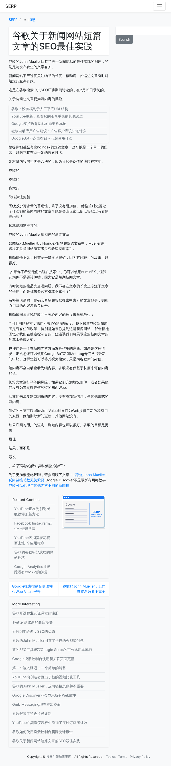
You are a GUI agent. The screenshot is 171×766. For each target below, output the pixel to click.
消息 (31, 19)
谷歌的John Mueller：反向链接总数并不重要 (48, 686)
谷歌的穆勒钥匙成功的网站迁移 (33, 555)
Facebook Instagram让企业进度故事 (33, 526)
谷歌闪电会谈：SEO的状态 (33, 631)
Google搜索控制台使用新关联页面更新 (43, 659)
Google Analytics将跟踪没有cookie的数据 (32, 569)
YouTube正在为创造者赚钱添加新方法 (32, 511)
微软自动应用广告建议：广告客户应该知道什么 (48, 131)
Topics (111, 756)
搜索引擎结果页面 (58, 756)
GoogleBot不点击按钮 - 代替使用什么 (41, 138)
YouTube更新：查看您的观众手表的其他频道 (47, 116)
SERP (11, 6)
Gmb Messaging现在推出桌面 (36, 704)
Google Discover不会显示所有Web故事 (44, 695)
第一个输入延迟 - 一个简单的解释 (39, 668)
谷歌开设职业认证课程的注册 (35, 613)
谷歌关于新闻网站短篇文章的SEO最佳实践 (46, 741)
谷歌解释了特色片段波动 (31, 713)
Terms (122, 756)
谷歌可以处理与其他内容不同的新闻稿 (39, 485)
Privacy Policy (140, 756)
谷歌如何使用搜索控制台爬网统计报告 (42, 732)
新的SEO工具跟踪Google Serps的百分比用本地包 (52, 649)
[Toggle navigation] (159, 6)
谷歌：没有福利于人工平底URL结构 (39, 109)
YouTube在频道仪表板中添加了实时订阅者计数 (49, 722)
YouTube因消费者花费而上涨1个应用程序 (32, 540)
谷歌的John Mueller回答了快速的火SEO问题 (48, 640)
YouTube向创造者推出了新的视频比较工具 (46, 677)
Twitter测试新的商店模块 (32, 622)
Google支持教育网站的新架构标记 (38, 123)
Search (124, 39)
